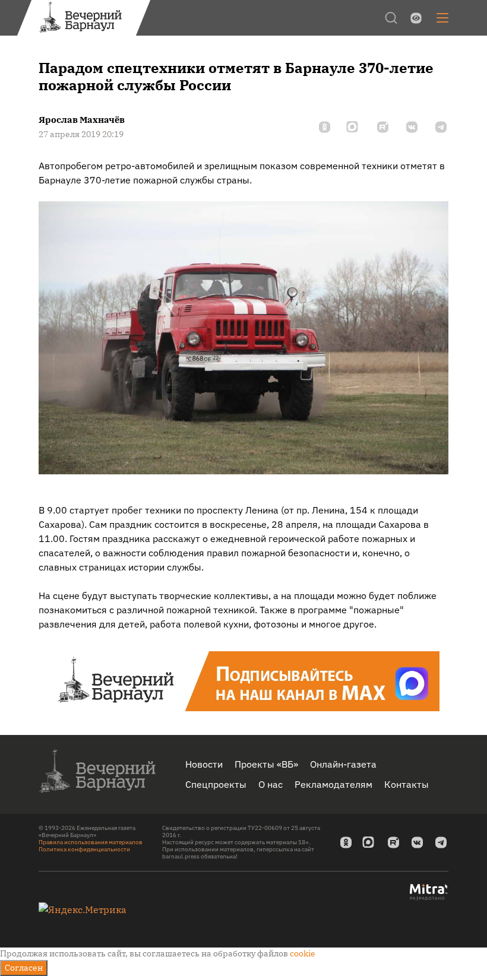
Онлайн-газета (343, 764)
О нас (270, 784)
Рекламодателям (333, 784)
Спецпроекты (215, 784)
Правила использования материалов (91, 842)
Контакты (406, 784)
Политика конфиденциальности (84, 849)
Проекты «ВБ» (266, 764)
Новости (204, 764)
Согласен (24, 967)
